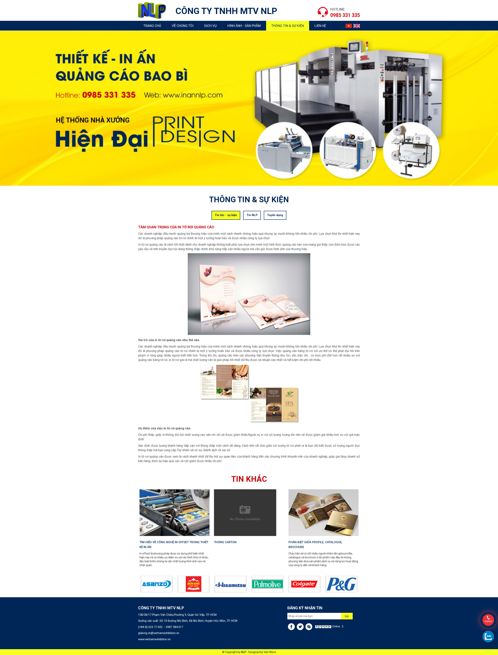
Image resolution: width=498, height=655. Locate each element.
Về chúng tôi (183, 26)
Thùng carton (225, 542)
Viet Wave (270, 652)
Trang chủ (152, 26)
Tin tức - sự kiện (226, 215)
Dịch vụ (210, 26)
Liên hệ (320, 26)
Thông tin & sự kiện (287, 26)
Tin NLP (252, 215)
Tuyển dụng (275, 215)
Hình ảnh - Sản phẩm (244, 26)
